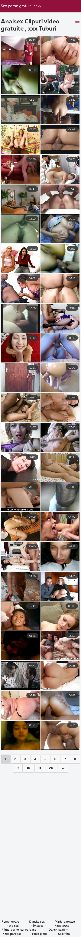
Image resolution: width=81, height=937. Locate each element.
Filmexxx (37, 925)
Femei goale (10, 921)
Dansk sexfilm (58, 929)
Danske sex (37, 921)
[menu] (77, 21)
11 (39, 768)
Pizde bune (61, 925)
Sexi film (64, 934)
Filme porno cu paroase (19, 929)
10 (28, 768)
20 (51, 768)
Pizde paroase (65, 921)
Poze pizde (39, 934)
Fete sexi (13, 925)
